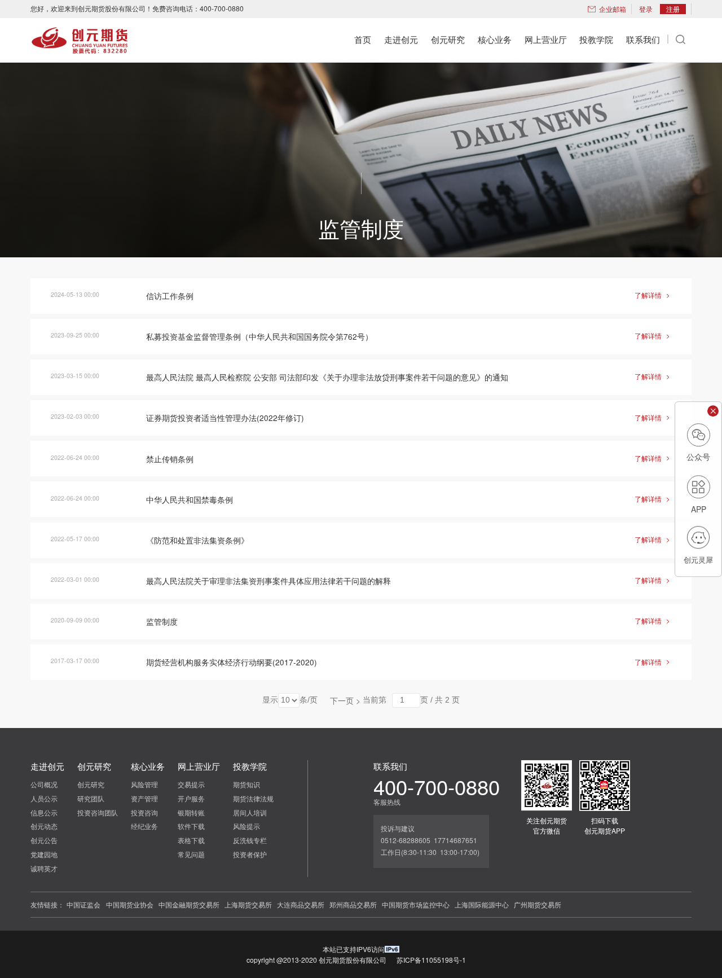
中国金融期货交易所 (189, 904)
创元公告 (44, 840)
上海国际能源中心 (482, 904)
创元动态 (44, 826)
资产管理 (144, 798)
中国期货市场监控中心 (416, 904)
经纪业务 (144, 826)
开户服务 (191, 798)
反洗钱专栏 (250, 840)
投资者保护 (250, 854)
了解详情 (653, 295)
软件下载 (191, 826)
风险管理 (144, 784)
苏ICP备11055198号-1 (431, 959)
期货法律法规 (253, 798)
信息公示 (44, 812)
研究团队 (90, 798)
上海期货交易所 (248, 904)
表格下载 (191, 840)
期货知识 (246, 784)
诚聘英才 (44, 868)
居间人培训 (250, 812)
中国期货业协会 (129, 904)
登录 (646, 9)
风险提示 (246, 826)
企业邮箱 (612, 9)
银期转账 (191, 812)
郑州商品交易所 (353, 904)
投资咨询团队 (97, 812)
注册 (673, 9)
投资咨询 (144, 812)
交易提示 (191, 784)
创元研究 (90, 784)
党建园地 (44, 854)
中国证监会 (83, 904)
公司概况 (44, 784)
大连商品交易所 (300, 904)
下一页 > (345, 700)
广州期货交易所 (537, 904)
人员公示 (44, 798)
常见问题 (191, 854)
